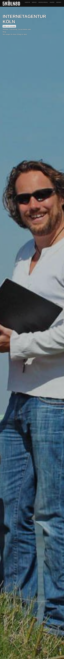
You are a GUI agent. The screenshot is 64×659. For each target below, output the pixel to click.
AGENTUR (27, 2)
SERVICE (34, 2)
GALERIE (52, 2)
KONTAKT (58, 2)
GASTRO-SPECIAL (43, 2)
